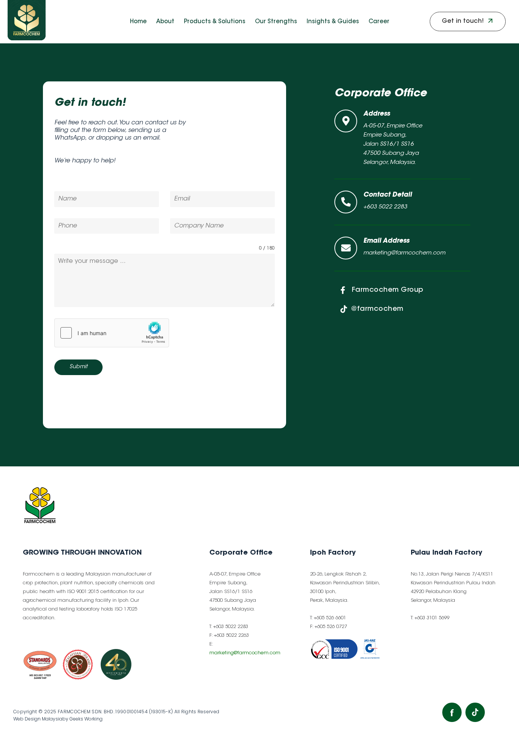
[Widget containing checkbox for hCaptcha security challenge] (111, 332)
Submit (78, 367)
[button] (468, 21)
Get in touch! (89, 103)
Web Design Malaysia (37, 719)
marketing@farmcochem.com (244, 652)
